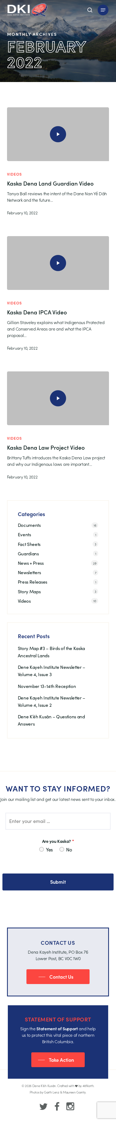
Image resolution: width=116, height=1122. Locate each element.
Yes (49, 849)
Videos (14, 174)
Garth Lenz (51, 1092)
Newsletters (29, 572)
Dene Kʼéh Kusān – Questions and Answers (51, 720)
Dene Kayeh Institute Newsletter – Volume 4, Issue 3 (51, 670)
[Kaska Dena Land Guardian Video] (58, 134)
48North (88, 1085)
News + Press (31, 563)
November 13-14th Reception (47, 686)
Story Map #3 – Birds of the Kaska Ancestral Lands (51, 652)
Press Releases (32, 582)
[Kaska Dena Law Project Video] (58, 398)
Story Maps (29, 591)
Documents (29, 525)
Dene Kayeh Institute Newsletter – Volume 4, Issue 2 (51, 701)
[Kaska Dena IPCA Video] (58, 263)
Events (24, 534)
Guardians (28, 554)
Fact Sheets (29, 544)
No (69, 849)
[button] (103, 10)
